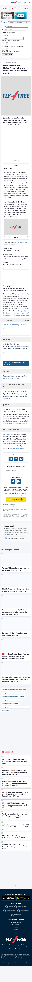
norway (21, 707)
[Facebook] (11, 459)
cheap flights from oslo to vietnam (12, 700)
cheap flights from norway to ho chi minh (14, 689)
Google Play (22, 311)
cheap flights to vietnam (9, 707)
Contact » (16, 927)
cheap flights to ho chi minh (10, 703)
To (3, 29)
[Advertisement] (16, 143)
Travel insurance (12, 430)
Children (5, 46)
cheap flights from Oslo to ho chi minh (13, 696)
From (4, 26)
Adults (4, 41)
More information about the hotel (15, 363)
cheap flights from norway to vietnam (13, 693)
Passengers (6, 35)
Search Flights (7, 55)
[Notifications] (25, 2)
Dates (4, 32)
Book (5, 22)
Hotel (8, 339)
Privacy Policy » (16, 924)
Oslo (27, 707)
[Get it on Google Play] (19, 481)
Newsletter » (16, 929)
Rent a (27, 22)
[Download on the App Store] (13, 481)
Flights (17, 320)
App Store (6, 313)
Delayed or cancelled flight (13, 386)
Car (7, 371)
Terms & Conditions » (16, 922)
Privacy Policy (16, 958)
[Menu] (3, 2)
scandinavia (5, 710)
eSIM (7, 405)
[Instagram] (16, 459)
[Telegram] (21, 459)
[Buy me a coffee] (29, 2)
